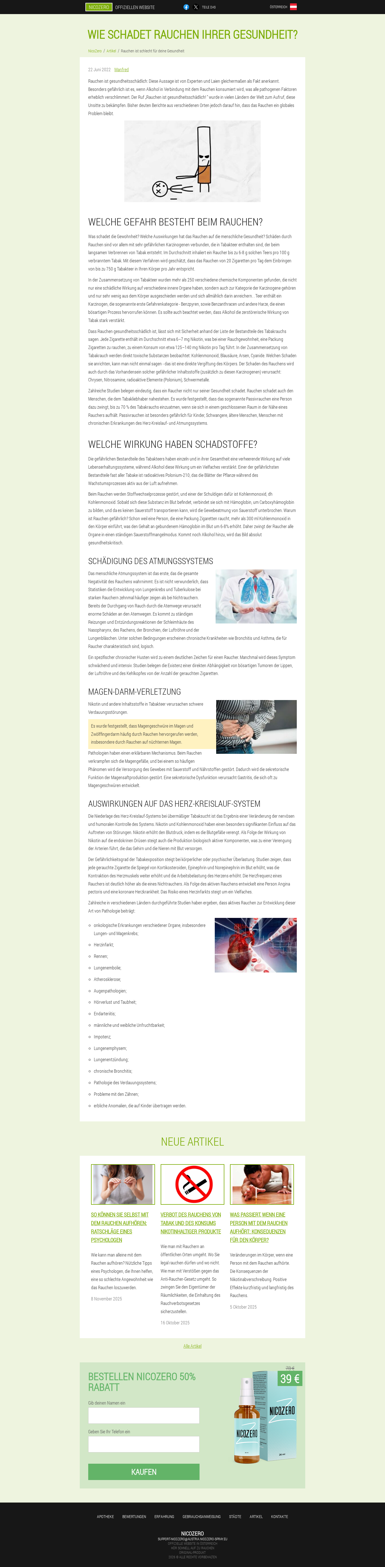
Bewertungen (134, 1516)
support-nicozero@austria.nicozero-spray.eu (192, 1539)
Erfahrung (164, 1516)
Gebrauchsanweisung (202, 1516)
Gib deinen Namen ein (106, 1403)
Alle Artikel (192, 1346)
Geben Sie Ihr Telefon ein (109, 1431)
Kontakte (279, 1516)
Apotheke (105, 1516)
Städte (235, 1516)
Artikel (256, 1516)
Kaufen (144, 1472)
